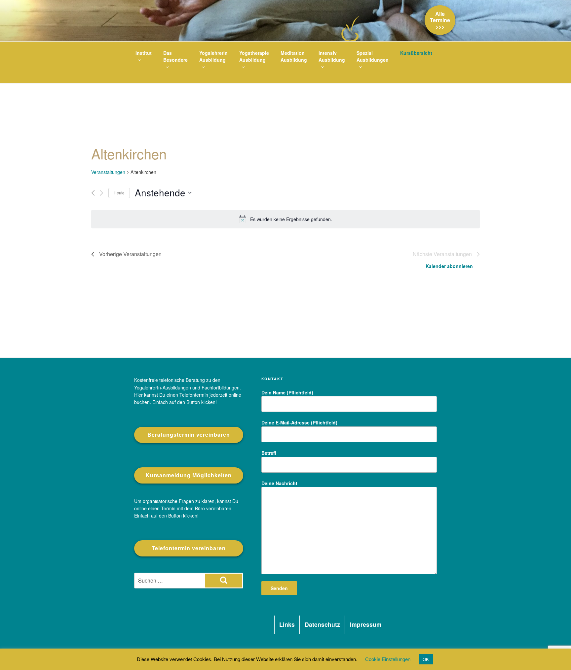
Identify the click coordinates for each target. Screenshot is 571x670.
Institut (143, 53)
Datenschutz (322, 624)
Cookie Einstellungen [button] (387, 658)
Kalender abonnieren (449, 266)
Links (287, 624)
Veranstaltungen (108, 172)
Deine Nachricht (279, 483)
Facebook (265, 626)
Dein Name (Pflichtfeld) (287, 392)
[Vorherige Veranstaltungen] (93, 193)
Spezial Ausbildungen (373, 56)
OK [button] (426, 659)
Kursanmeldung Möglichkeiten (189, 475)
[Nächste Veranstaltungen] (101, 193)
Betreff (268, 453)
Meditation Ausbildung (294, 56)
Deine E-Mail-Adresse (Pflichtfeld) (299, 422)
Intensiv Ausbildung (332, 56)
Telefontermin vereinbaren (189, 548)
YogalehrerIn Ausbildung (213, 56)
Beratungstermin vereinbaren (188, 434)
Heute (119, 192)
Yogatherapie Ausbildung (254, 56)
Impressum (366, 624)
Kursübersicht (416, 53)
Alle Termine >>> (440, 20)
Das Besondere (175, 56)
